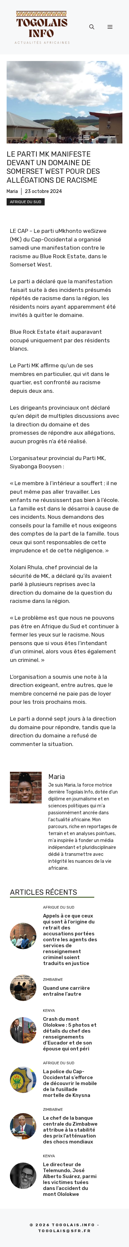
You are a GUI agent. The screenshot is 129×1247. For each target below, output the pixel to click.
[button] (92, 27)
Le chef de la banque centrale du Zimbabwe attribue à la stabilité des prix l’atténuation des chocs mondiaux (70, 1130)
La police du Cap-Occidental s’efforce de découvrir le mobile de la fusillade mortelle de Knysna (70, 1083)
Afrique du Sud (25, 202)
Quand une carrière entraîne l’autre (66, 991)
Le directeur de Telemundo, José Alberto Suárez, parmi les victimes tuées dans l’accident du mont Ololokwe (70, 1179)
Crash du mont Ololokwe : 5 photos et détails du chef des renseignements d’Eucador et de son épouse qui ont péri (70, 1034)
